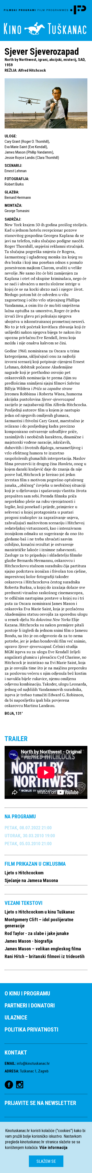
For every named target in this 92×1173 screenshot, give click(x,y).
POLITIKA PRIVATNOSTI (31, 1029)
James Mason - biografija (29, 941)
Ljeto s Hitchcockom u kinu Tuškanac (40, 912)
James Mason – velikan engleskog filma (43, 948)
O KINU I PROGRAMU (27, 993)
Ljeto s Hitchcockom (24, 872)
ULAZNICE (16, 1017)
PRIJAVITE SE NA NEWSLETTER (40, 1103)
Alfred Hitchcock (32, 70)
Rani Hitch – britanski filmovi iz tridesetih (45, 956)
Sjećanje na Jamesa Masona (31, 880)
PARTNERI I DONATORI (30, 1005)
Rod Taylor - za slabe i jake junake (37, 933)
